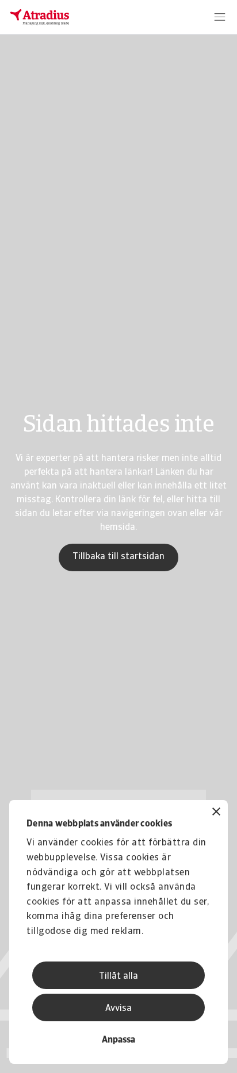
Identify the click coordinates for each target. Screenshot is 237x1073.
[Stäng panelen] (216, 812)
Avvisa (118, 1008)
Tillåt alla (118, 976)
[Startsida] (40, 17)
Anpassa (118, 1040)
